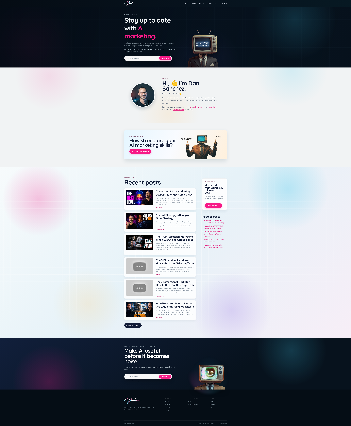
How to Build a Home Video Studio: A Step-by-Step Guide (213, 246)
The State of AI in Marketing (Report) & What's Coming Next (174, 193)
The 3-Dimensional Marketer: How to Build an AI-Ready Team (175, 262)
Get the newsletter (213, 205)
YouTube (212, 404)
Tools (217, 3)
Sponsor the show (193, 404)
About (187, 3)
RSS (211, 407)
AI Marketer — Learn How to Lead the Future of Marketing (214, 222)
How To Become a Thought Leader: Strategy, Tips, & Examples (213, 234)
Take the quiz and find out (140, 151)
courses (202, 107)
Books (194, 3)
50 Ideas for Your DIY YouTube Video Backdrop (214, 241)
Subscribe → (165, 58)
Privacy (199, 423)
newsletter (188, 107)
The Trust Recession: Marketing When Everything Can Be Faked (174, 238)
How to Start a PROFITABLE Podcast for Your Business (213, 227)
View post (160, 207)
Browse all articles (133, 325)
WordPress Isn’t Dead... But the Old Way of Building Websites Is (175, 305)
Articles (167, 401)
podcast (196, 107)
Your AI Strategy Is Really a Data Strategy (172, 216)
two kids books (178, 109)
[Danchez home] (131, 3)
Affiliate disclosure (211, 423)
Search (224, 3)
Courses (209, 3)
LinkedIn (212, 107)
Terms (204, 423)
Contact (190, 401)
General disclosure (222, 423)
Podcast (201, 3)
